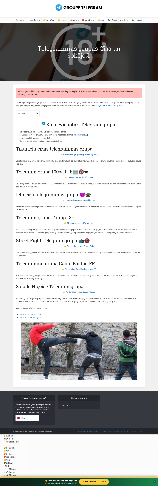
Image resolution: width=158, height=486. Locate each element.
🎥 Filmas (112, 20)
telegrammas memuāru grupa (109, 105)
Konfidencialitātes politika (110, 431)
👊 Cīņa (101, 20)
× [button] (154, 481)
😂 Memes (11, 475)
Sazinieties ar (125, 431)
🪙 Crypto (62, 20)
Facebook (64, 405)
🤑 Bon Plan (48, 20)
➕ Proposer (137, 20)
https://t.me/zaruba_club (30, 314)
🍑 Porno (74, 20)
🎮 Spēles (10, 472)
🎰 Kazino (20, 20)
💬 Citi (123, 20)
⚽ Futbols (33, 20)
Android (77, 135)
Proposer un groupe (138, 431)
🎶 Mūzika (11, 469)
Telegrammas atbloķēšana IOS (88, 431)
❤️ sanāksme (88, 20)
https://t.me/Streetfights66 (31, 317)
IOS (85, 135)
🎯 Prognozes (12, 442)
